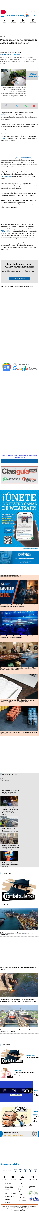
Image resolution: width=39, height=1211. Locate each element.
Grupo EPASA (7, 1201)
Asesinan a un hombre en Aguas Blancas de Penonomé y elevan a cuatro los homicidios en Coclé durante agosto (10, 811)
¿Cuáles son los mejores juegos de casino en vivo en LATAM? (18, 733)
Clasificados (9, 1193)
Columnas (5, 1044)
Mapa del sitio (9, 1188)
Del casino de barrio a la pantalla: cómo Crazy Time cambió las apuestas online (18, 669)
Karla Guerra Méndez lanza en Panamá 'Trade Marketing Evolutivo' (10, 864)
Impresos (21, 1200)
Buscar (8, 1184)
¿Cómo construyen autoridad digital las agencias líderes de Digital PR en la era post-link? (17, 701)
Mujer (20, 1192)
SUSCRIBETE (19, 278)
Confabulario (4, 904)
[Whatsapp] (15, 1170)
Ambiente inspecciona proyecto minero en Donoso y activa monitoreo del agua (10, 830)
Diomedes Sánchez (6, 54)
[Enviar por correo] (34, 106)
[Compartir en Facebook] (6, 106)
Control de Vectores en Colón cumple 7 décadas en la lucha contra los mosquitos (10, 847)
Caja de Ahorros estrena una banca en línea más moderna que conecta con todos (17, 637)
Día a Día (20, 1187)
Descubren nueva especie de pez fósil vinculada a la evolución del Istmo (10, 792)
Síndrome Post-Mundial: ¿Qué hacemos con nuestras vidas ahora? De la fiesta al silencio (18, 606)
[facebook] (20, 1170)
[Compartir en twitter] (16, 106)
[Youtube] (30, 1170)
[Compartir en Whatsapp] (26, 106)
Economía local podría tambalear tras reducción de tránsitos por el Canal (18, 1031)
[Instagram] (35, 1170)
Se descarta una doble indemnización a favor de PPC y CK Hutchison (19, 934)
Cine (20, 1195)
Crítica (21, 1183)
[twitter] (25, 1170)
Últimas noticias (9, 774)
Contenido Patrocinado (11, 576)
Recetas (21, 1197)
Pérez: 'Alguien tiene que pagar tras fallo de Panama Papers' (18, 968)
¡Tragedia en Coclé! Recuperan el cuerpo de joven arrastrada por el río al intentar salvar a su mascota (18, 1000)
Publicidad (9, 1196)
